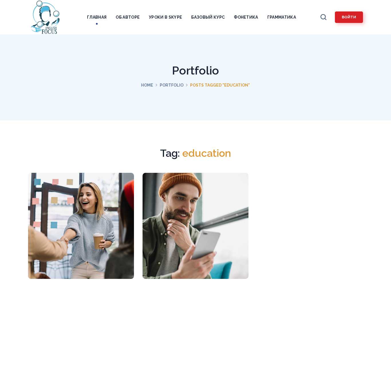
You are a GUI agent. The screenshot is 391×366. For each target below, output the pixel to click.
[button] (323, 17)
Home (147, 85)
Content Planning (195, 229)
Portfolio (171, 85)
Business (197, 244)
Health (83, 244)
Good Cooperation (81, 229)
